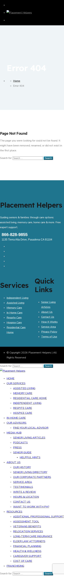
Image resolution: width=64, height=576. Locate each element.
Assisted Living (15, 303)
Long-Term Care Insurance (32, 536)
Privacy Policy (49, 332)
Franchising (15, 566)
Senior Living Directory (30, 472)
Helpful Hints (30, 457)
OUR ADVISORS (16, 423)
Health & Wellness (27, 551)
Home (10, 378)
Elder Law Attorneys (29, 541)
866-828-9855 (15, 234)
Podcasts (20, 442)
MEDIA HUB (14, 433)
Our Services (16, 383)
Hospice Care (14, 322)
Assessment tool (26, 521)
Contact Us (47, 317)
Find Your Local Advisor (30, 428)
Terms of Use (49, 336)
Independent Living (17, 298)
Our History (22, 467)
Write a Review (24, 492)
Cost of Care (22, 561)
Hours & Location (26, 497)
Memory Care (14, 308)
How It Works (49, 322)
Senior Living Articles (29, 437)
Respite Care (14, 317)
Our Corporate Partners (32, 477)
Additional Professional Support (38, 516)
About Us (47, 312)
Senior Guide (22, 452)
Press (17, 447)
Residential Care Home (30, 398)
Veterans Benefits (27, 526)
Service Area (48, 327)
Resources (14, 511)
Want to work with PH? (31, 507)
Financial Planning (27, 546)
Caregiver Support (27, 556)
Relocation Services (28, 531)
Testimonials (23, 487)
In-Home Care (14, 312)
